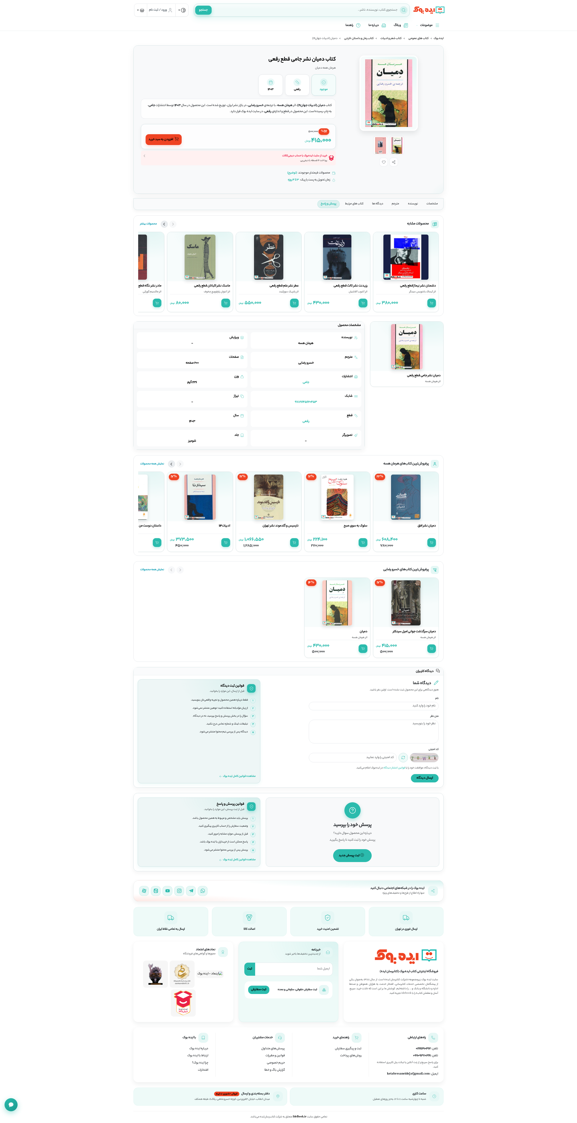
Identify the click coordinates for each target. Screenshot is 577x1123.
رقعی (305, 421)
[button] (393, 162)
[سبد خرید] (140, 10)
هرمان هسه (426, 637)
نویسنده (413, 203)
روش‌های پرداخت (351, 1055)
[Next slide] (164, 224)
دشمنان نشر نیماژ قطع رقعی (418, 286)
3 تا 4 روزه (293, 180)
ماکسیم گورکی (150, 292)
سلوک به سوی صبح (355, 525)
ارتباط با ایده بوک (197, 1055)
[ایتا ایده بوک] (156, 891)
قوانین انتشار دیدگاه (394, 768)
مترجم (395, 203)
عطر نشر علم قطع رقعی (284, 286)
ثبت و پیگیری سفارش (348, 1048)
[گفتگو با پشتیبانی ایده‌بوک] (11, 1104)
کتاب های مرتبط (354, 203)
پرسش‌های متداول (273, 1048)
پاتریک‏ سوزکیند (287, 292)
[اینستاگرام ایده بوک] (179, 891)
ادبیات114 (224, 525)
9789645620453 (306, 402)
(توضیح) (292, 173)
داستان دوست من (150, 525)
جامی (306, 382)
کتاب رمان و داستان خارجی (359, 38)
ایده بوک (439, 38)
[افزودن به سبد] (431, 303)
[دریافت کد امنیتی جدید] (403, 757)
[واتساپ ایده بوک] (203, 891)
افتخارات (203, 1070)
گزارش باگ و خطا (274, 1070)
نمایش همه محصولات (152, 464)
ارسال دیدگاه (425, 778)
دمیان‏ (363, 631)
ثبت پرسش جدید (349, 855)
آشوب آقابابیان (356, 292)
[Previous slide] (172, 224)
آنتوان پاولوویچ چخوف (215, 292)
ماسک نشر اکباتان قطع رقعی (212, 286)
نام (437, 698)
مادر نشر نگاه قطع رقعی (146, 286)
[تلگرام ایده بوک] (191, 891)
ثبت (249, 968)
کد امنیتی (433, 749)
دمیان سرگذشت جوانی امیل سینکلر (414, 631)
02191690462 (423, 1048)
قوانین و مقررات (275, 1055)
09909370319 (422, 1055)
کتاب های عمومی (418, 38)
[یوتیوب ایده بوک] (167, 891)
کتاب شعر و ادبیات (391, 38)
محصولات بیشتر (148, 224)
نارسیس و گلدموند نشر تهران (281, 525)
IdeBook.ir (300, 1117)
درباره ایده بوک (198, 1048)
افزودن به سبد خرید (161, 139)
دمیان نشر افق (427, 525)
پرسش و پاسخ (328, 203)
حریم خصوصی (276, 1063)
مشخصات (432, 203)
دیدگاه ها (377, 203)
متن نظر (434, 716)
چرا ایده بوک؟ (200, 1063)
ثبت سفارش (258, 989)
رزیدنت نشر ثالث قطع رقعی (350, 286)
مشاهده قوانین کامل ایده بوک (239, 776)
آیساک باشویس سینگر (421, 292)
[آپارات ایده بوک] (144, 891)
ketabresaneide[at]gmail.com (408, 1074)
